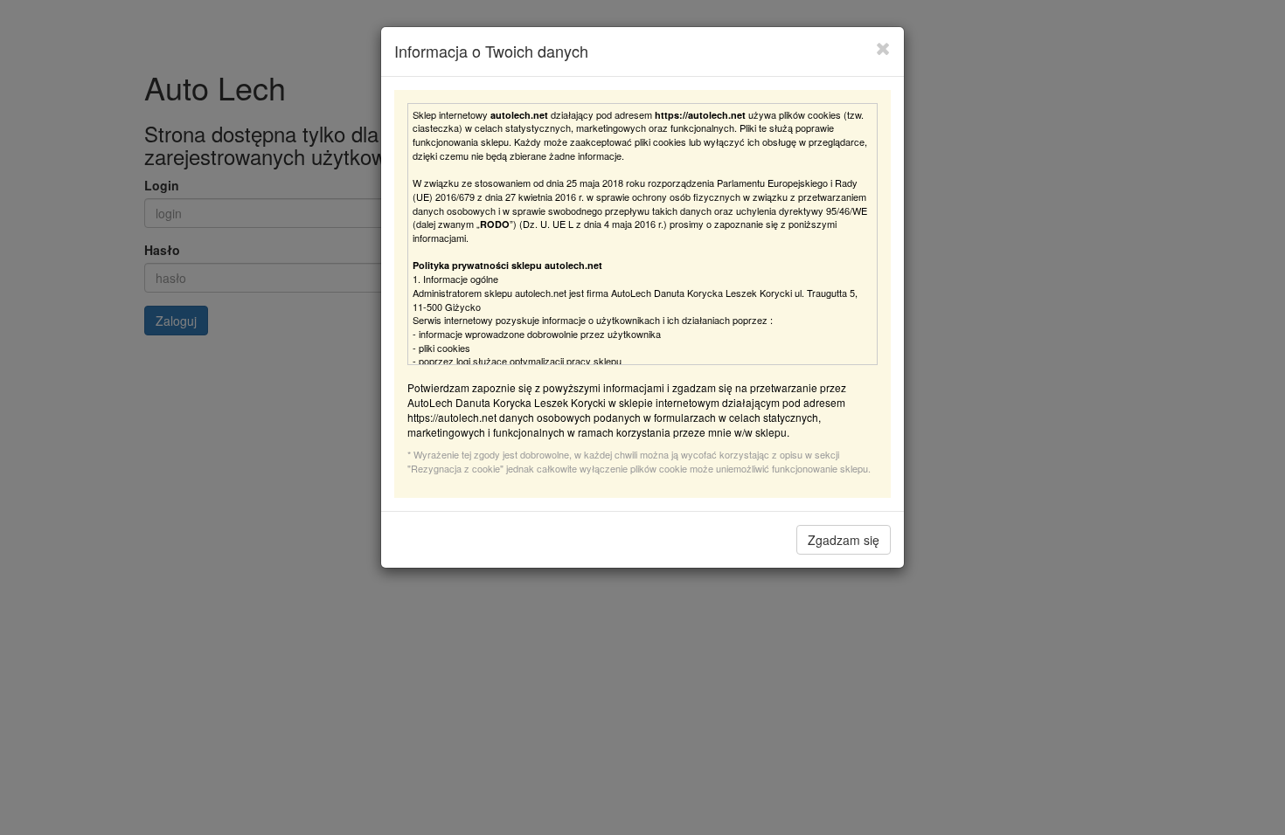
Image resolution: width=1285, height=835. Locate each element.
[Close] (883, 48)
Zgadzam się (843, 540)
